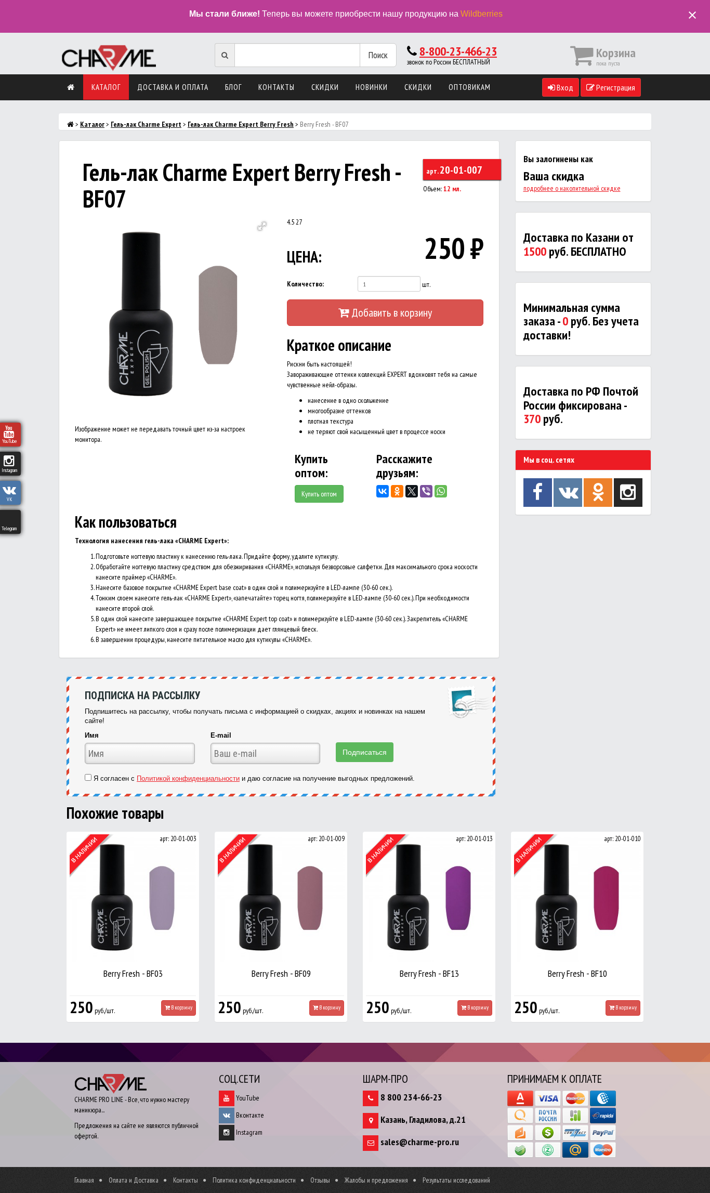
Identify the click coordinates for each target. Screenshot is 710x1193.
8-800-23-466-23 (458, 51)
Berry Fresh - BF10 (577, 973)
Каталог (106, 87)
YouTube (246, 1098)
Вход (564, 87)
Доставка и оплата (172, 87)
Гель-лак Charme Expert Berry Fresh (241, 124)
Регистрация (615, 87)
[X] (411, 491)
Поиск (378, 55)
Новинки (372, 87)
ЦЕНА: (304, 256)
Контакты (276, 87)
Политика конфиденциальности (254, 1180)
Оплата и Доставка (134, 1180)
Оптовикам (470, 87)
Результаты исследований (456, 1180)
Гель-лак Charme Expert (146, 124)
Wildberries (482, 13)
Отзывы (320, 1180)
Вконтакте (249, 1115)
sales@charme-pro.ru (419, 1142)
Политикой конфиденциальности (188, 778)
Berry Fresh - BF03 (133, 973)
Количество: (305, 284)
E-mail (221, 735)
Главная (84, 1180)
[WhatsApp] (441, 491)
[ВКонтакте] (382, 491)
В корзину (181, 1007)
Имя (92, 735)
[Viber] (426, 491)
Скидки (325, 87)
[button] (262, 226)
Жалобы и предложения (376, 1180)
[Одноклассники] (397, 491)
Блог (233, 87)
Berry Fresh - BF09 (281, 973)
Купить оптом (319, 494)
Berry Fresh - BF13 (429, 973)
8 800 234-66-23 (411, 1097)
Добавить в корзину (390, 312)
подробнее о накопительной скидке (572, 188)
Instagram (248, 1132)
